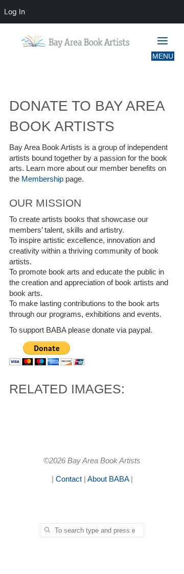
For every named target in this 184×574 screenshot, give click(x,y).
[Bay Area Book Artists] (78, 40)
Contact (69, 479)
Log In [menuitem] (14, 11)
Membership (43, 178)
